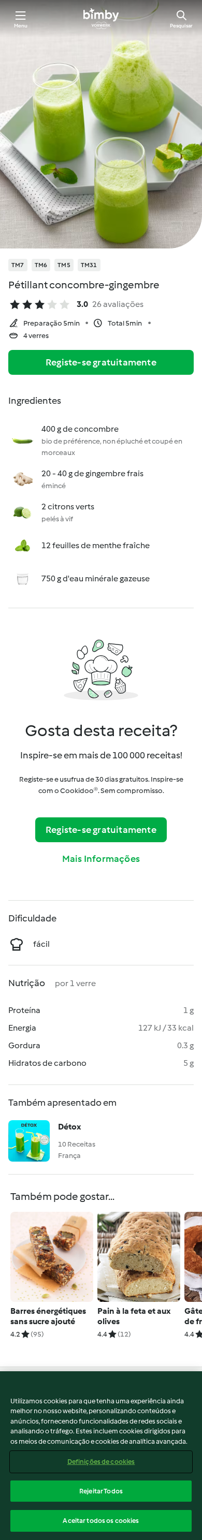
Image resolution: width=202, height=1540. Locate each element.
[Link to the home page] (101, 18)
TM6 (41, 265)
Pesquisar (181, 25)
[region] (101, 1455)
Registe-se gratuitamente (101, 362)
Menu (21, 25)
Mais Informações (101, 858)
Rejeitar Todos (101, 1491)
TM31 (89, 265)
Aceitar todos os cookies (101, 1520)
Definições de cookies (101, 1461)
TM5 (63, 265)
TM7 (17, 265)
